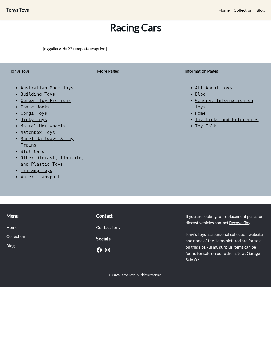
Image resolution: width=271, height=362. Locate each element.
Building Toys (38, 94)
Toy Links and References (227, 119)
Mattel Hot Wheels (43, 126)
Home (200, 113)
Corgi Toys (34, 113)
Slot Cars (32, 151)
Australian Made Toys (47, 87)
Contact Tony (108, 227)
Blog (200, 94)
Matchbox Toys (38, 132)
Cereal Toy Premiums (46, 100)
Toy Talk (205, 126)
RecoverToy (239, 222)
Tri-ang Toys (36, 170)
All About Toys (213, 87)
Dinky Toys (34, 119)
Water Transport (40, 176)
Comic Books (35, 106)
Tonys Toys (17, 10)
